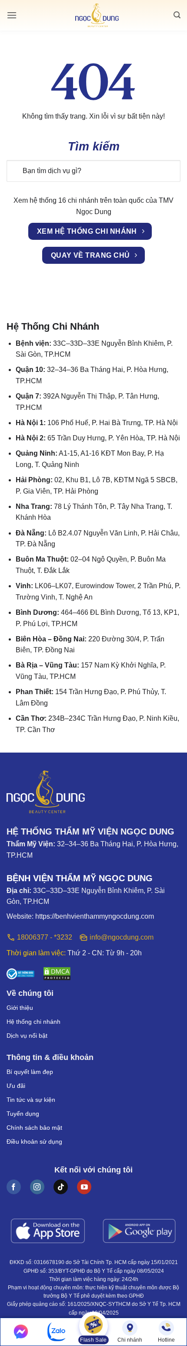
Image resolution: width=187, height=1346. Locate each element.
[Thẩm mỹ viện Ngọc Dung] (97, 15)
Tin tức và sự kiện (31, 1099)
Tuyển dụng (23, 1113)
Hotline (166, 1340)
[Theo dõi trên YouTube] (84, 1186)
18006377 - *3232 (44, 937)
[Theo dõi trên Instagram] (37, 1186)
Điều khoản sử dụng (34, 1141)
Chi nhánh (129, 1340)
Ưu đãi (16, 1085)
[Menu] (12, 15)
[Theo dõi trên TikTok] (60, 1186)
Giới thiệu (20, 1007)
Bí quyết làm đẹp (30, 1071)
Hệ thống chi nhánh (33, 1021)
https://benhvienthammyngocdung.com (94, 916)
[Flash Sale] (93, 1326)
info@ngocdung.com (122, 937)
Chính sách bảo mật (34, 1127)
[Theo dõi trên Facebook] (14, 1186)
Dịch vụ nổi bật (27, 1035)
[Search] (177, 15)
